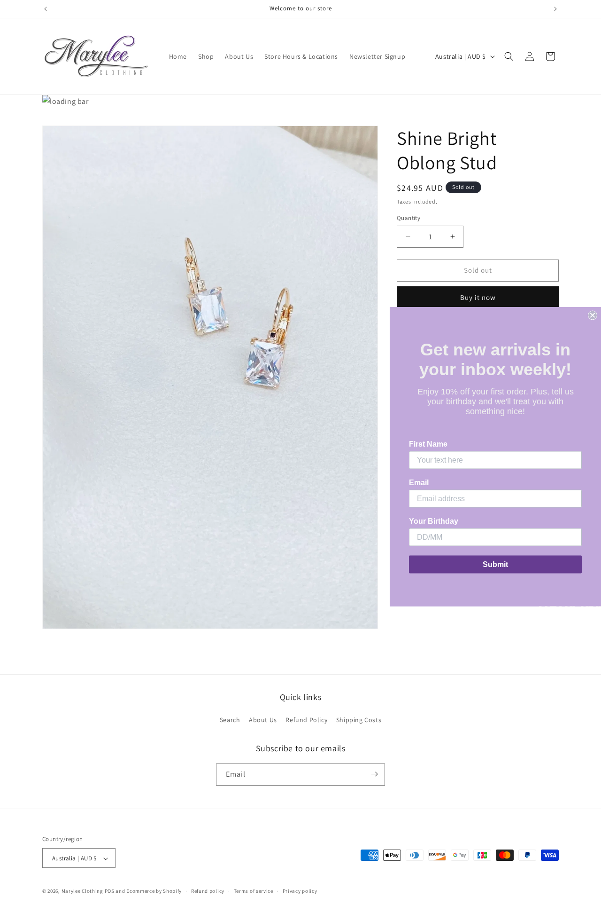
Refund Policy (306, 720)
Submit (495, 564)
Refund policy (207, 891)
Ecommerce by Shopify (154, 891)
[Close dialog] (592, 315)
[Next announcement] (555, 9)
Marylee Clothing (82, 891)
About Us (263, 720)
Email (419, 483)
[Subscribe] (374, 774)
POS (110, 891)
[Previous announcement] (45, 9)
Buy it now (478, 297)
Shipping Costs (358, 720)
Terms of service (253, 891)
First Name (428, 444)
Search (230, 720)
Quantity (408, 218)
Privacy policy (300, 891)
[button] (509, 56)
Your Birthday (433, 521)
